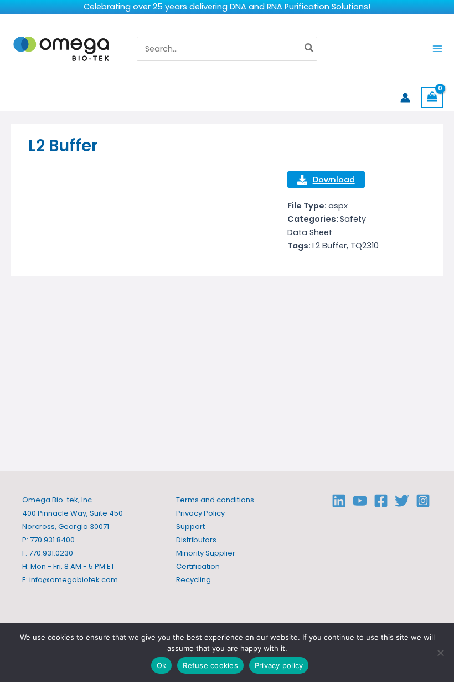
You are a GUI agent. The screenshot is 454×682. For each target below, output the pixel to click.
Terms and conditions (215, 500)
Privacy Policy (200, 513)
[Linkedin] (339, 500)
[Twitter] (402, 500)
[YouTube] (360, 500)
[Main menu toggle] (437, 49)
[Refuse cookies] (440, 652)
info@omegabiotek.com (73, 579)
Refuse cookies (210, 665)
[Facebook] (381, 500)
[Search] (309, 48)
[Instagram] (423, 500)
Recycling (193, 579)
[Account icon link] (405, 98)
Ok (162, 665)
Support (190, 526)
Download (334, 179)
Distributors (196, 540)
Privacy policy (279, 665)
